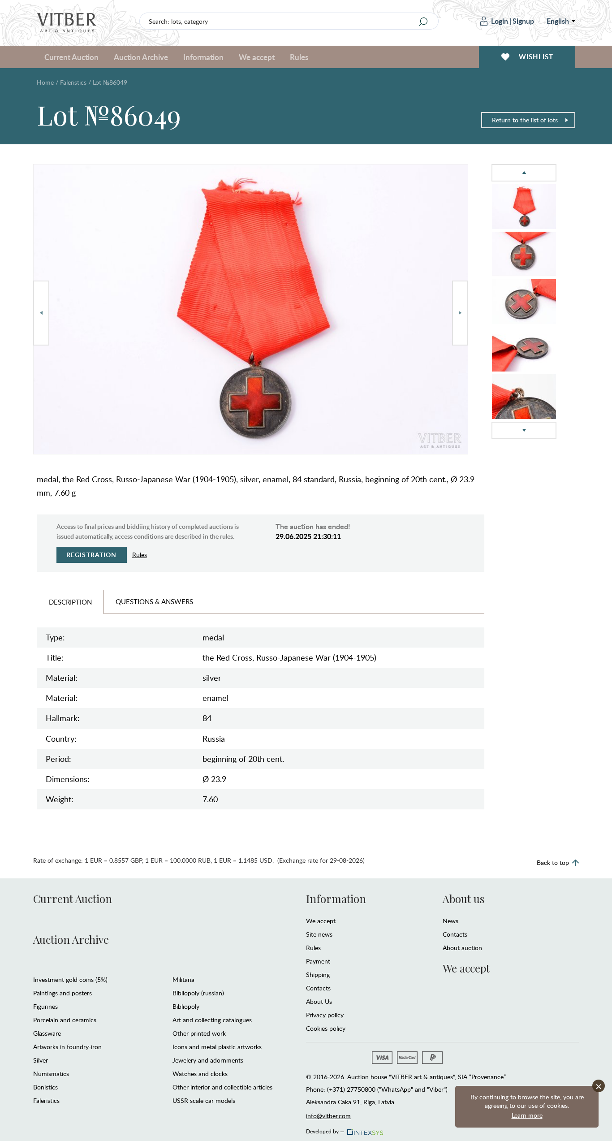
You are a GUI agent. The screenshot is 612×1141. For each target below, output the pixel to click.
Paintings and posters (62, 993)
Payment (318, 961)
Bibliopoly (185, 1006)
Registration (91, 554)
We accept (321, 920)
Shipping (318, 974)
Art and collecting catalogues (212, 1020)
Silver (40, 1060)
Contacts (318, 988)
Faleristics (73, 82)
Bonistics (45, 1087)
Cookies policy (325, 1028)
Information (336, 898)
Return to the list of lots (525, 120)
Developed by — (325, 1130)
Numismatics (51, 1073)
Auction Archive (71, 939)
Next (460, 313)
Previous (41, 313)
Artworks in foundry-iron (67, 1046)
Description (70, 601)
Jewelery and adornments (207, 1060)
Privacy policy (325, 1015)
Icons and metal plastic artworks (217, 1046)
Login (499, 21)
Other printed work (199, 1033)
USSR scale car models (203, 1100)
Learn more (527, 1115)
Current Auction (72, 898)
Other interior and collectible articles (222, 1087)
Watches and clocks (200, 1073)
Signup (523, 21)
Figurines (45, 1006)
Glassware (47, 1033)
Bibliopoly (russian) (198, 993)
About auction (462, 947)
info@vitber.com (328, 1115)
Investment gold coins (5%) (70, 979)
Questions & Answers (154, 601)
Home (45, 82)
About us (463, 898)
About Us (319, 1001)
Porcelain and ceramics (64, 1020)
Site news (319, 934)
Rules (299, 57)
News (450, 920)
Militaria (183, 979)
